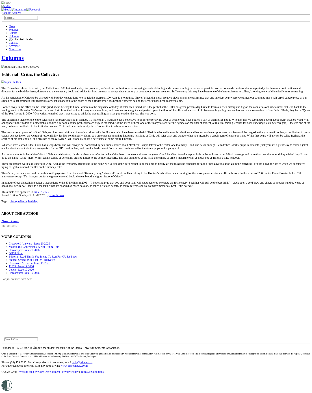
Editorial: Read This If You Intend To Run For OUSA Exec (43, 256)
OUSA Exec (16, 253)
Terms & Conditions (92, 371)
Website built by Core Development (39, 371)
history (14, 201)
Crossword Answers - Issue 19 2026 (29, 263)
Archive (16, 12)
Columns (14, 36)
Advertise (14, 45)
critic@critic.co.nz (82, 362)
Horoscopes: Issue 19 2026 (24, 272)
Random (6, 12)
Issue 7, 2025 (41, 192)
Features (13, 29)
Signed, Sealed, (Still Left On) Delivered (32, 259)
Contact (13, 42)
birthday (33, 201)
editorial (22, 201)
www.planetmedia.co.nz (74, 365)
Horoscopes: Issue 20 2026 (24, 250)
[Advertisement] (28, 306)
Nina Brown (56, 195)
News (12, 26)
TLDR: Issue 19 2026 (21, 266)
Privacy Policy (70, 371)
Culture (13, 32)
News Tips (15, 49)
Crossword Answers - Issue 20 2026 (29, 243)
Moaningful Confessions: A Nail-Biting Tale (34, 246)
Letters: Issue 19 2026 (21, 269)
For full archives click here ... (18, 279)
